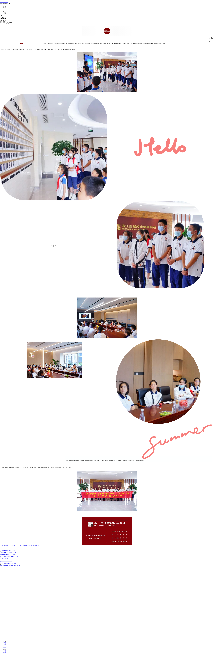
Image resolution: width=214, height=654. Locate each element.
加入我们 (2, 2)
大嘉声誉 (4, 651)
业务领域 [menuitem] (4, 11)
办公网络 (4, 644)
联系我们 (6, 2)
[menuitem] (108, 6)
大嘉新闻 (4, 650)
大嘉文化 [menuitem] (4, 8)
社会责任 (4, 647)
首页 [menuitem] (3, 5)
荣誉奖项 (4, 645)
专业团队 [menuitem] (4, 12)
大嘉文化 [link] (4, 22)
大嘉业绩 (4, 652)
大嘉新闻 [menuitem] (4, 7)
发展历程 (4, 643)
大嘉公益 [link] (8, 22)
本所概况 (4, 642)
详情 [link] (11, 22)
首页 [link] (1, 22)
